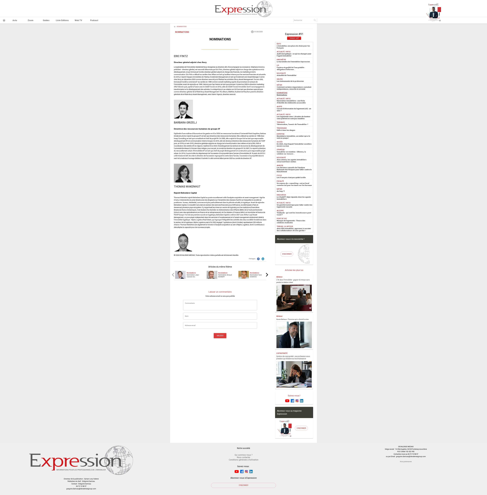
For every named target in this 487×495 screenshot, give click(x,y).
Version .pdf (294, 38)
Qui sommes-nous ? (244, 455)
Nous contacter (243, 457)
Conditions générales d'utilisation (243, 460)
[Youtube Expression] (287, 400)
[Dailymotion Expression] (292, 400)
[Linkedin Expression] (301, 400)
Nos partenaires (406, 461)
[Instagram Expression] (297, 400)
